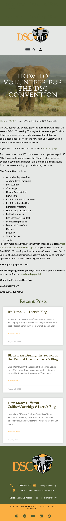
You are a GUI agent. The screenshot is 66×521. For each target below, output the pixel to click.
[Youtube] (33, 516)
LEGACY (12, 121)
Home (3, 121)
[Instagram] (16, 516)
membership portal (30, 274)
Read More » (14, 333)
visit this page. (50, 148)
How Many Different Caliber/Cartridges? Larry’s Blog (32, 405)
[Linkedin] (41, 516)
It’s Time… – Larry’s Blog (27, 312)
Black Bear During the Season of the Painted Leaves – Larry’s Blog (33, 357)
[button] (28, 49)
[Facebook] (24, 516)
